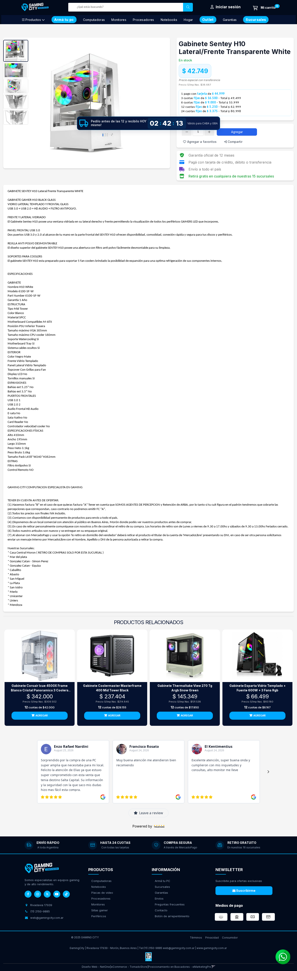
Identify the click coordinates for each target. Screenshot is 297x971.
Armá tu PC (162, 881)
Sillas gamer (99, 910)
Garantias (230, 20)
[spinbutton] (198, 132)
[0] (264, 8)
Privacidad (212, 937)
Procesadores (143, 20)
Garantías (161, 892)
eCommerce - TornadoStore (129, 966)
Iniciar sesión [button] (228, 7)
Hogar (188, 20)
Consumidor (230, 937)
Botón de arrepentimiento (172, 916)
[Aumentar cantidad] (209, 132)
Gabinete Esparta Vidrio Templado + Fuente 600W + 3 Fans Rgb (257, 688)
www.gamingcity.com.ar (212, 948)
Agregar (237, 132)
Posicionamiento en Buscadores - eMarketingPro (179, 966)
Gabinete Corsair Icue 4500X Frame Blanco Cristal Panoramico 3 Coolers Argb (39, 688)
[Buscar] (188, 7)
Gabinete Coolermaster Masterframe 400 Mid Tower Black (112, 688)
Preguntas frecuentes (170, 904)
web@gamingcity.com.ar (178, 948)
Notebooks (169, 20)
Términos (196, 937)
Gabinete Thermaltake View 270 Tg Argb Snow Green (184, 688)
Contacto (161, 910)
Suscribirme (245, 890)
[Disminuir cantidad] (187, 132)
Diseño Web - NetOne (96, 966)
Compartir (234, 142)
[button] (213, 966)
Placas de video (102, 892)
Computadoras (94, 20)
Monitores (118, 20)
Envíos (159, 898)
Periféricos (98, 916)
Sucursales (162, 886)
